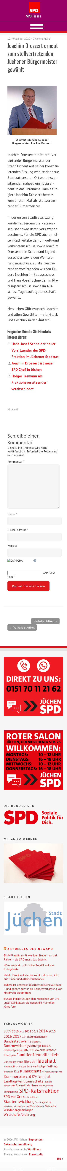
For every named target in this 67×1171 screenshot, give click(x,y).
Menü (33, 26)
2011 (21, 1031)
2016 (8, 1036)
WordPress (34, 1149)
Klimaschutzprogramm (52, 1071)
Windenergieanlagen (18, 1110)
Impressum (35, 1139)
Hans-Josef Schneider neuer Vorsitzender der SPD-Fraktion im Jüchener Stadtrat (35, 350)
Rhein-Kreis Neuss (27, 1085)
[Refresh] (35, 560)
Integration (8, 1071)
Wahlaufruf (51, 1106)
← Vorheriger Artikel (22, 627)
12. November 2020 (18, 38)
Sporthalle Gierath (31, 1097)
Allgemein (13, 409)
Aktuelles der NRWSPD (30, 949)
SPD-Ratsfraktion (39, 1090)
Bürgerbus (35, 1041)
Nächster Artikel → (45, 621)
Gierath (29, 1061)
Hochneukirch (11, 1066)
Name (12, 514)
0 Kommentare (41, 38)
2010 (15, 1031)
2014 (43, 1031)
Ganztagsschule (13, 1062)
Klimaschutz (30, 1071)
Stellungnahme (43, 1102)
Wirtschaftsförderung (19, 1114)
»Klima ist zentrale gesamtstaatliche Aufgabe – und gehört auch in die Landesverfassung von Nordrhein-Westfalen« (33, 989)
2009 (7, 1031)
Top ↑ (60, 1158)
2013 (35, 1031)
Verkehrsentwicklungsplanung (16, 1106)
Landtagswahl (14, 1081)
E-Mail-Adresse (17, 530)
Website (12, 545)
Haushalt (45, 1060)
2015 (52, 1031)
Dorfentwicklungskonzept (22, 1045)
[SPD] (33, 823)
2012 (28, 1031)
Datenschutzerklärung (18, 1144)
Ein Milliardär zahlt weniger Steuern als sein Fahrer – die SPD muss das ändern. (31, 957)
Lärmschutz (34, 1081)
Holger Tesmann (27, 1066)
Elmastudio (36, 1154)
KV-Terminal (41, 1076)
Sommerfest (11, 1091)
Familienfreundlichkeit (37, 1054)
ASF (24, 1037)
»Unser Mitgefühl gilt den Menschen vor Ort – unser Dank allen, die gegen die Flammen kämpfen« (32, 1002)
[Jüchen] (33, 934)
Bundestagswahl (16, 1041)
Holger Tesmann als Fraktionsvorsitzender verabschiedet (29, 382)
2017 (17, 1036)
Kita (16, 1071)
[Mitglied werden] (33, 882)
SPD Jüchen (33, 16)
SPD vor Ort (13, 1096)
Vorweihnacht (37, 1106)
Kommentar (15, 461)
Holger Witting (47, 1066)
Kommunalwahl (17, 1076)
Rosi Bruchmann (46, 1085)
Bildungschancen (36, 1036)
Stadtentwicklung (19, 1101)
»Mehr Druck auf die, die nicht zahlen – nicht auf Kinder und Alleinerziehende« (31, 977)
